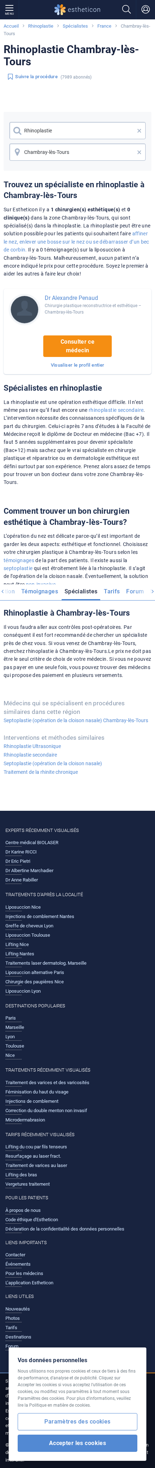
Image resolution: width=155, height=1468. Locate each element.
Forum (135, 591)
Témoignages (39, 591)
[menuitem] (39, 592)
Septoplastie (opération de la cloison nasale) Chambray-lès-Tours (76, 720)
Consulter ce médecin (77, 346)
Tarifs (112, 591)
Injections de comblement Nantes (39, 916)
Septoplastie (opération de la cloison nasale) (53, 763)
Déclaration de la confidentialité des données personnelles (64, 1229)
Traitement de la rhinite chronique (41, 772)
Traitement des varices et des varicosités (47, 1082)
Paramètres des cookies (77, 1421)
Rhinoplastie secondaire (30, 755)
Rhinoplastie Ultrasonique (32, 746)
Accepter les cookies (77, 1443)
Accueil (11, 26)
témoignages (19, 560)
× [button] (139, 130)
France (104, 26)
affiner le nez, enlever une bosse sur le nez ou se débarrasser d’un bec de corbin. (76, 242)
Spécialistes (75, 26)
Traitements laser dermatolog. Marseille (46, 963)
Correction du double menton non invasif (46, 1110)
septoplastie (18, 568)
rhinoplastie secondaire (116, 410)
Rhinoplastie (40, 26)
